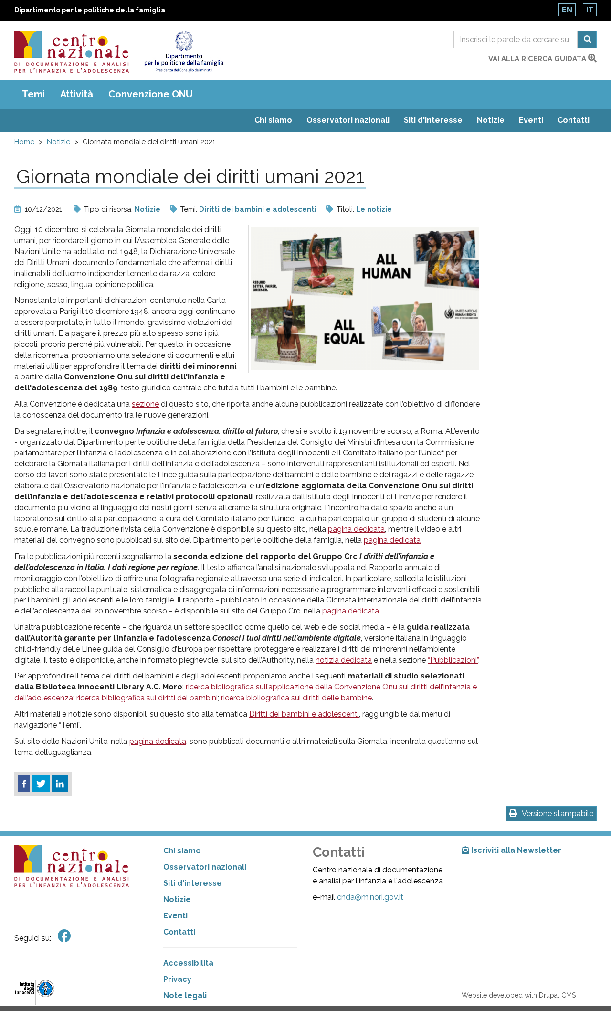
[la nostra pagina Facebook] (64, 936)
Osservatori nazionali (348, 120)
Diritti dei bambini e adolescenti (257, 209)
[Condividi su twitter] (41, 784)
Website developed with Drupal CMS (519, 995)
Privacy (177, 979)
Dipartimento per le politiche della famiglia (89, 10)
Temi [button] (33, 94)
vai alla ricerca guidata (538, 58)
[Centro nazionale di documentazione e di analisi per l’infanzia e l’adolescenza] (71, 52)
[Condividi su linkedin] (60, 784)
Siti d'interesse (433, 120)
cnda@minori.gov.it (370, 897)
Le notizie (374, 209)
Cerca (587, 39)
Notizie (491, 120)
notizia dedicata (344, 660)
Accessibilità (188, 963)
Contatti (574, 120)
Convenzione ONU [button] (150, 94)
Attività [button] (76, 94)
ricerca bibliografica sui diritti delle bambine (296, 697)
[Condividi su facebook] (24, 784)
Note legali (185, 995)
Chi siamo (273, 120)
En (567, 9)
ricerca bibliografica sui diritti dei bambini (147, 697)
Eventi (531, 120)
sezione (145, 404)
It (589, 9)
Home (24, 142)
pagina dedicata (356, 529)
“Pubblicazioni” (453, 660)
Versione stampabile (557, 813)
